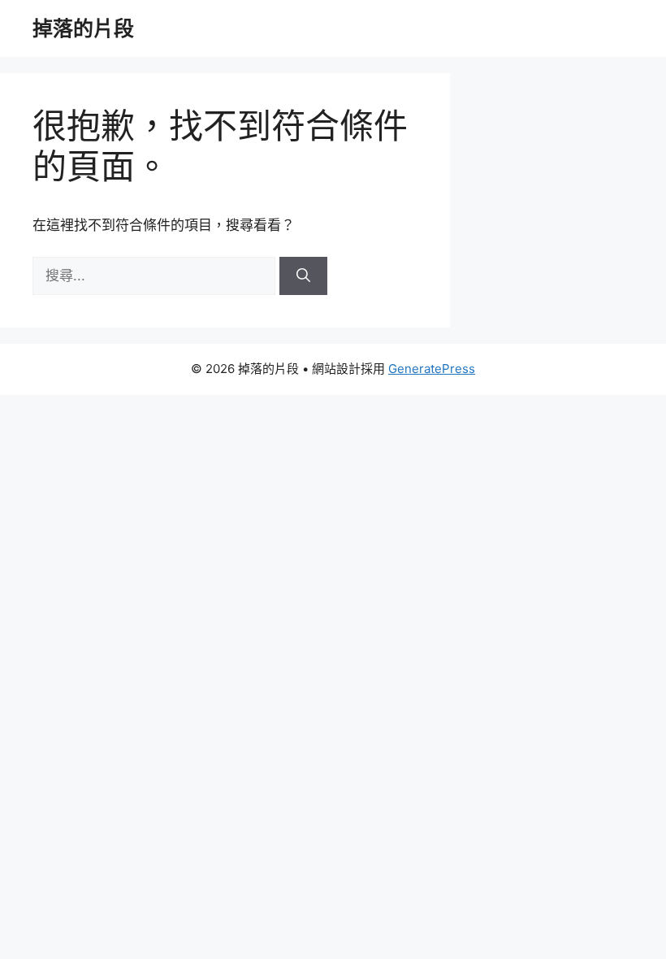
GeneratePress (431, 368)
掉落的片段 (83, 28)
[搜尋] (303, 276)
